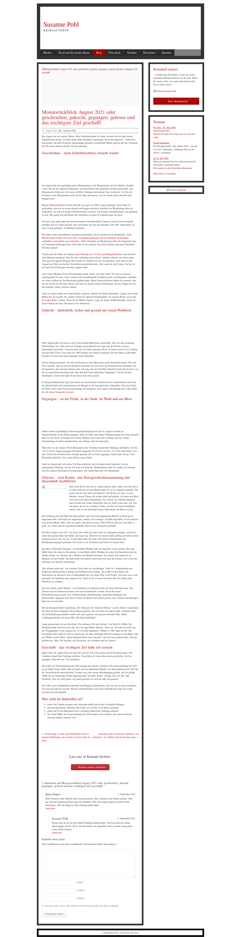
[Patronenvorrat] (100, 170)
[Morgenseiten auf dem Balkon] (60, 170)
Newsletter (149, 52)
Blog (99, 52)
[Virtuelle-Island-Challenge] (140, 415)
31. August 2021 (49, 130)
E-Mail (81, 890)
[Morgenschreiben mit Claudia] (140, 170)
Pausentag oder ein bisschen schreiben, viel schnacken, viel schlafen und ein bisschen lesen (115, 735)
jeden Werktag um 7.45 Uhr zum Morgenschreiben (98, 254)
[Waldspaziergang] (100, 415)
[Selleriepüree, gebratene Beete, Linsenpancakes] (120, 327)
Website (80, 898)
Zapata (123, 293)
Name (80, 882)
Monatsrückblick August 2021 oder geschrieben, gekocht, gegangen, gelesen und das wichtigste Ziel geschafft (88, 117)
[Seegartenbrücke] (60, 415)
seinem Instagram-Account (61, 391)
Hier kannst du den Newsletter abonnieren (172, 168)
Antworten (50, 808)
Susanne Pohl (61, 24)
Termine (132, 52)
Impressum (110, 932)
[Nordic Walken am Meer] (120, 415)
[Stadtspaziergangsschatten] (80, 415)
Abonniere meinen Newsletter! (91, 767)
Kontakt (166, 52)
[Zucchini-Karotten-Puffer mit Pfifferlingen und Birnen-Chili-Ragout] (80, 327)
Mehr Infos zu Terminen (164, 173)
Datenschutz (129, 932)
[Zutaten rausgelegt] (60, 327)
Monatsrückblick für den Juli (62, 205)
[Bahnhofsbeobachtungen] (120, 170)
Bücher (47, 52)
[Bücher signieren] (80, 170)
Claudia (105, 221)
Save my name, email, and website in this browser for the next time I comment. (82, 905)
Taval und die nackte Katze (74, 52)
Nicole (57, 437)
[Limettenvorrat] (100, 327)
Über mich (114, 52)
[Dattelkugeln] (140, 327)
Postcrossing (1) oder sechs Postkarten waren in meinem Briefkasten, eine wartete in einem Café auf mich (66, 737)
